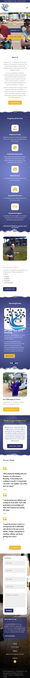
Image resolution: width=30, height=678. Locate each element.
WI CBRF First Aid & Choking (13, 331)
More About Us (11, 409)
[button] (10, 363)
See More (14, 547)
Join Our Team (15, 37)
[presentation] (27, 332)
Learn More (15, 102)
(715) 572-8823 (15, 42)
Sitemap (11, 675)
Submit (9, 610)
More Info (9, 356)
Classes (11, 339)
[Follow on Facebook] (15, 661)
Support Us (15, 30)
